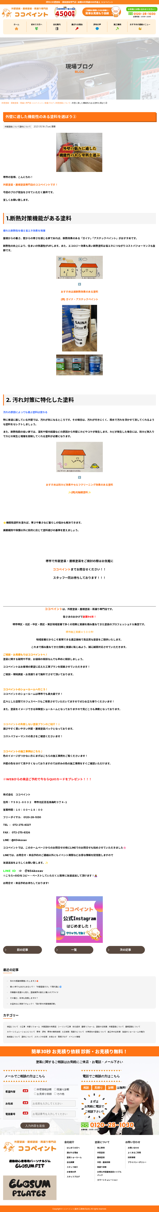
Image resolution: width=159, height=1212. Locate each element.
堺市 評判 (41, 1032)
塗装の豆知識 (101, 1026)
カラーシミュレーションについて (21, 1032)
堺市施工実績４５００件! (79, 632)
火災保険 (65, 1032)
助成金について (13, 1037)
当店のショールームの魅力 (133, 1032)
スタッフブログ (73, 1176)
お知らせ (52, 1037)
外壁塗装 (101, 1152)
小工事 (22, 1026)
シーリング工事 (64, 1026)
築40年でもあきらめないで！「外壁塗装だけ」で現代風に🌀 (36, 987)
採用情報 (131, 1157)
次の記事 (125, 950)
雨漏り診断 (102, 1167)
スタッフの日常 (40, 1037)
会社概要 (70, 1162)
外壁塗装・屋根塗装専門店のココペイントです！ (30, 184)
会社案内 (57, 24)
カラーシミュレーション (107, 1179)
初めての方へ (36, 24)
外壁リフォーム (33, 1026)
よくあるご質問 (134, 1152)
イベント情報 (74, 1037)
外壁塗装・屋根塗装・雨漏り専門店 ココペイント (22, 102)
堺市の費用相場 (53, 1032)
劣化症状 (76, 1026)
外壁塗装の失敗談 (48, 1026)
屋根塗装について (132, 1026)
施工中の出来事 (114, 1032)
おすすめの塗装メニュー (140, 24)
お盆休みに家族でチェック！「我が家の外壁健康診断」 (33, 1004)
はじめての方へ (73, 1147)
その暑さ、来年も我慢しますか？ (24, 998)
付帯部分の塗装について (96, 1032)
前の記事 (22, 950)
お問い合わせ (133, 1147)
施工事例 (117, 24)
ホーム (16, 24)
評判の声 (97, 24)
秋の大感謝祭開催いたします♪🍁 (24, 981)
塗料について (25, 126)
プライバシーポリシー (137, 1162)
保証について (12, 1026)
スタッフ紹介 (72, 1167)
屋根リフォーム (88, 1026)
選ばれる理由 (77, 24)
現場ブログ (49, 102)
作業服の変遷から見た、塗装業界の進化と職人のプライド (34, 992)
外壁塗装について (62, 102)
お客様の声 (71, 1171)
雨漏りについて (77, 1032)
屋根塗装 (101, 1157)
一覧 (74, 950)
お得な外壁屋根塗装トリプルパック (109, 1173)
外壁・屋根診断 (103, 1162)
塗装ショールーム (74, 1157)
